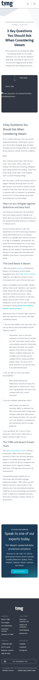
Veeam (19, 268)
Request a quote (7, 650)
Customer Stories (4, 630)
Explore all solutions (23, 626)
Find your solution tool (24, 620)
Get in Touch (20, 571)
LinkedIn (22, 644)
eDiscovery (24, 633)
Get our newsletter (20, 661)
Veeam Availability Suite (16, 451)
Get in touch (5, 647)
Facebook (23, 647)
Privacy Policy (8, 670)
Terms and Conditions (27, 670)
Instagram (23, 650)
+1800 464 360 (6, 644)
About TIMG (5, 619)
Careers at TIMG (7, 634)
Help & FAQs (5, 653)
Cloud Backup (24, 630)
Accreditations (6, 626)
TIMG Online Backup (27, 274)
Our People (5, 622)
